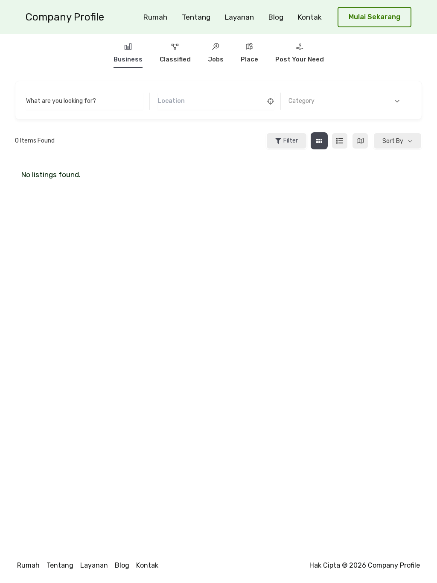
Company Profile (65, 17)
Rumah (155, 17)
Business (128, 59)
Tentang (196, 17)
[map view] (360, 140)
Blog (275, 17)
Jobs (216, 59)
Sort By (392, 141)
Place (249, 59)
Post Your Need (299, 59)
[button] (374, 17)
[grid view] (319, 140)
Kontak (310, 17)
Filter (290, 140)
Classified (175, 59)
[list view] (339, 140)
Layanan (239, 17)
